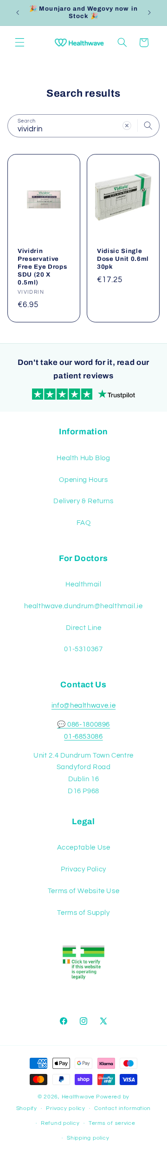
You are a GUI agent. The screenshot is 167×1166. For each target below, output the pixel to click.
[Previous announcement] (17, 12)
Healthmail (83, 584)
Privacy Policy (83, 869)
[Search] (148, 125)
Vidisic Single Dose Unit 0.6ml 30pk (123, 258)
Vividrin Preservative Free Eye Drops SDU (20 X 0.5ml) (42, 266)
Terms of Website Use (84, 891)
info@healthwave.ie (83, 705)
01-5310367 (83, 649)
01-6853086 (83, 736)
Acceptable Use (83, 847)
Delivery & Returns (83, 501)
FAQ (84, 522)
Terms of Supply (83, 912)
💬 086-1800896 (83, 724)
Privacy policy (65, 1108)
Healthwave (78, 1096)
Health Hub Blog (83, 458)
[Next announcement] (149, 12)
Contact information (122, 1108)
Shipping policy (88, 1138)
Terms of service (112, 1123)
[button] (19, 42)
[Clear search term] (127, 125)
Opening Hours (83, 479)
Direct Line (84, 627)
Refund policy (60, 1123)
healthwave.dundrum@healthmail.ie (83, 606)
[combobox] (83, 125)
